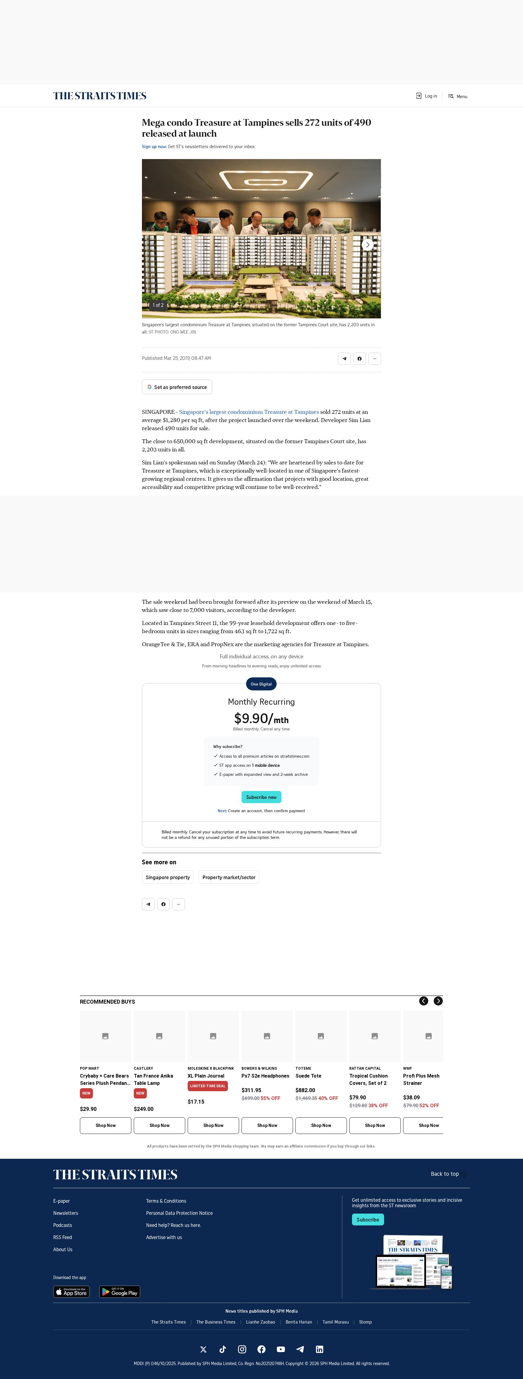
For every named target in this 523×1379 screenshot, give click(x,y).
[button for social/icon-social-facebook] (359, 359)
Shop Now (106, 1125)
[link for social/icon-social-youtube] (281, 1349)
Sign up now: (154, 146)
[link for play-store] (120, 1292)
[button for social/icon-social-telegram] (344, 359)
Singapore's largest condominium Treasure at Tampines (249, 411)
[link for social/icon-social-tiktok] (223, 1349)
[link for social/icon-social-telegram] (300, 1349)
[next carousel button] (367, 245)
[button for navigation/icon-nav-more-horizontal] (374, 359)
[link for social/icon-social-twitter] (203, 1349)
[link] (99, 95)
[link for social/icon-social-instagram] (242, 1349)
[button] (426, 95)
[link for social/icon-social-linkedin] (319, 1349)
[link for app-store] (72, 1292)
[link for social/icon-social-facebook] (261, 1349)
